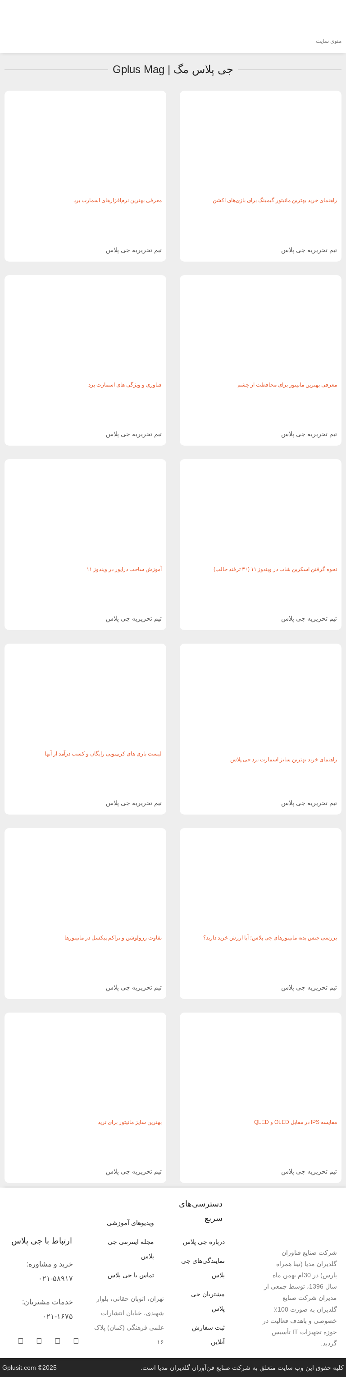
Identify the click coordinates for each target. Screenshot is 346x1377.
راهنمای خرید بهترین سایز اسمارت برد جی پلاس (283, 759)
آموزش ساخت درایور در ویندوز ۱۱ (124, 569)
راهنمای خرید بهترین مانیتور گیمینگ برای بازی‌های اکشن (275, 200)
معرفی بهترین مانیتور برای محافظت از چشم (287, 385)
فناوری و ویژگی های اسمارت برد (125, 385)
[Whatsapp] (58, 1341)
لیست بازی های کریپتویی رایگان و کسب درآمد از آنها (103, 754)
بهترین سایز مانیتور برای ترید (130, 1122)
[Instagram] (21, 1341)
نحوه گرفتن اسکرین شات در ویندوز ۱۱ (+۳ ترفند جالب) (275, 569)
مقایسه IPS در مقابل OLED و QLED (295, 1122)
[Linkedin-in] (39, 1341)
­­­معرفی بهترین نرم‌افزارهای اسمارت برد (117, 200)
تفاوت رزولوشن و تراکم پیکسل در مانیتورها (113, 938)
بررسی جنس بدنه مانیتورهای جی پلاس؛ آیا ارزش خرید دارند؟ (270, 938)
